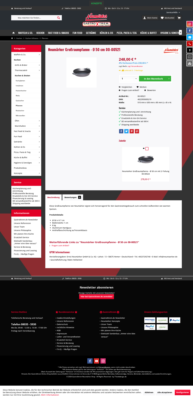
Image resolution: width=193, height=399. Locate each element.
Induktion (19, 86)
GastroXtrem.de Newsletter (26, 219)
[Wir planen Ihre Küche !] (189, 57)
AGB (59, 330)
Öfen (17, 120)
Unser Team (19, 226)
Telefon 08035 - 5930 (23, 324)
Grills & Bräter (21, 65)
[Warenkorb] (179, 17)
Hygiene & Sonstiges (23, 162)
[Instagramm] (189, 24)
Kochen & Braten (22, 75)
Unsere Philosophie (22, 230)
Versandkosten (104, 367)
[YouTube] (96, 361)
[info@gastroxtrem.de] (189, 37)
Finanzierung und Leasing (25, 250)
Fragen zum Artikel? (130, 90)
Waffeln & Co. (20, 54)
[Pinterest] (132, 131)
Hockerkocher (21, 91)
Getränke (18, 141)
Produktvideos (20, 168)
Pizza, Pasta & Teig (22, 152)
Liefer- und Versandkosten (68, 336)
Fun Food (18, 136)
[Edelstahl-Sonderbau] (189, 63)
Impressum (62, 333)
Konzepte (96, 3)
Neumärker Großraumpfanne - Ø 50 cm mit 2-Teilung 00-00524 (145, 172)
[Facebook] (121, 131)
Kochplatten (20, 81)
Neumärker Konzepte (110, 321)
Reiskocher (20, 110)
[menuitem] (173, 12)
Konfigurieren (182, 392)
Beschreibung (53, 197)
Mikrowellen (20, 115)
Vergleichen (126, 87)
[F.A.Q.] (189, 50)
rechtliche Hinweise (65, 327)
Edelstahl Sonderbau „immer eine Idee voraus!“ (25, 242)
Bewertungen (72, 197)
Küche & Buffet (20, 157)
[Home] (13, 33)
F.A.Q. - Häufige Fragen (24, 254)
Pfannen (19, 105)
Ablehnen (149, 392)
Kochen (17, 60)
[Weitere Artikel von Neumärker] (171, 51)
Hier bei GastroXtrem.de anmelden (96, 296)
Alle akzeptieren (164, 392)
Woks (18, 95)
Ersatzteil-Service (21, 237)
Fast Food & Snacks (22, 131)
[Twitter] (126, 131)
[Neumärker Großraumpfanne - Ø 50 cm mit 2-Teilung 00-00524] (145, 159)
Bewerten (151, 90)
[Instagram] (103, 361)
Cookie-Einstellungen (66, 318)
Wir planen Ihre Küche (24, 234)
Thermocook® (21, 70)
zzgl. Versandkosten (135, 66)
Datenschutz (62, 324)
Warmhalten (20, 126)
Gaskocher (20, 100)
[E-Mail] (137, 131)
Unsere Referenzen (22, 223)
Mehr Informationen (50, 395)
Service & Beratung (22, 247)
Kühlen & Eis (19, 147)
